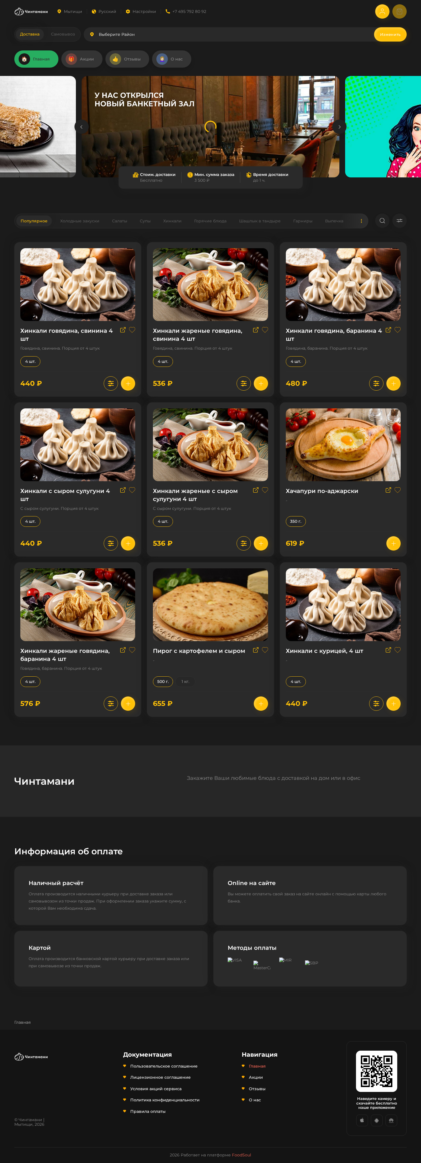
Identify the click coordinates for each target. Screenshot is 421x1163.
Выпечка (334, 221)
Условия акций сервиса (156, 1088)
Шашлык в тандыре (260, 221)
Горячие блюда (210, 221)
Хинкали (172, 221)
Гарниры (302, 221)
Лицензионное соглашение (160, 1077)
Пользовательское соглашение (164, 1066)
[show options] (111, 383)
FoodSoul (241, 1155)
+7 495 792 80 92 (189, 11)
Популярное (34, 221)
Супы (145, 221)
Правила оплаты (148, 1111)
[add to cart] (128, 383)
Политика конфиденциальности (165, 1100)
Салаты (119, 221)
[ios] (362, 1120)
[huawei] (391, 1120)
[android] (377, 1120)
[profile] (382, 11)
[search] (382, 221)
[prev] (81, 127)
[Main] (31, 11)
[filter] (399, 221)
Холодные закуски (79, 221)
